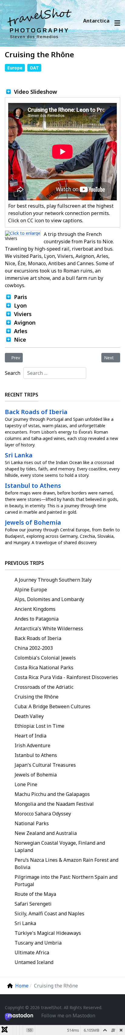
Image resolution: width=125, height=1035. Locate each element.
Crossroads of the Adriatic (44, 687)
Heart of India (30, 735)
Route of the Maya (35, 894)
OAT (34, 68)
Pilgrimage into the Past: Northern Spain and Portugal (66, 881)
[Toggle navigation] (117, 23)
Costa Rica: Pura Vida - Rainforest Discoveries (66, 677)
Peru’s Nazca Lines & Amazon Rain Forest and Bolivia (66, 864)
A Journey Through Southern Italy (53, 579)
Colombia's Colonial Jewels (45, 657)
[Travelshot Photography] (41, 23)
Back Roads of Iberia (38, 638)
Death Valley (29, 716)
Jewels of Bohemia (36, 774)
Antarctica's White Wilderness (49, 628)
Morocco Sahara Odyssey (43, 813)
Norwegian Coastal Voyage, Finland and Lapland (60, 847)
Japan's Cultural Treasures (45, 765)
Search (12, 373)
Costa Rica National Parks (44, 667)
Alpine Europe (31, 589)
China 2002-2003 (34, 648)
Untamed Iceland (34, 962)
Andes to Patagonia (37, 618)
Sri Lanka (25, 923)
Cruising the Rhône (37, 696)
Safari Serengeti (33, 903)
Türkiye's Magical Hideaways (48, 933)
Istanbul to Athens (36, 755)
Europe (14, 68)
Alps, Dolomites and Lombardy (49, 599)
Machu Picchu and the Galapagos (52, 794)
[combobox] (54, 373)
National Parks (32, 823)
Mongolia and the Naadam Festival (54, 804)
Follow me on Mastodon (68, 1015)
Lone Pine (26, 784)
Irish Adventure (32, 745)
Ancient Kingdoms (35, 609)
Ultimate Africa (32, 952)
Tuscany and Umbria (38, 942)
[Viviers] (23, 233)
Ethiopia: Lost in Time (39, 726)
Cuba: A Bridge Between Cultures (52, 706)
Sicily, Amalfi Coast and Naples (49, 913)
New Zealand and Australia (46, 833)
